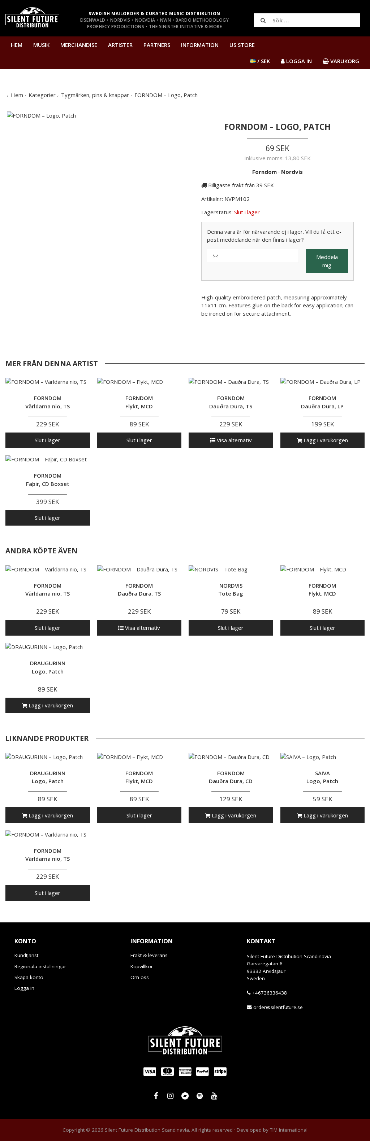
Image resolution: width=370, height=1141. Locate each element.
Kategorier (42, 94)
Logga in (24, 988)
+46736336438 (269, 992)
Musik (41, 44)
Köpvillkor (141, 966)
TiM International (288, 1130)
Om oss (139, 977)
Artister (120, 44)
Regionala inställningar (40, 966)
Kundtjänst (26, 955)
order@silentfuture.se (278, 1007)
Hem (16, 44)
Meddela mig (327, 261)
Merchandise (78, 44)
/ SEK (263, 61)
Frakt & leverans (149, 955)
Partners (156, 44)
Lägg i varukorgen (325, 440)
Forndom (264, 171)
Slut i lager (47, 440)
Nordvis (292, 171)
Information (200, 44)
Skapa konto (28, 977)
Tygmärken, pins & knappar (95, 94)
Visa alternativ (233, 440)
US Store (242, 44)
